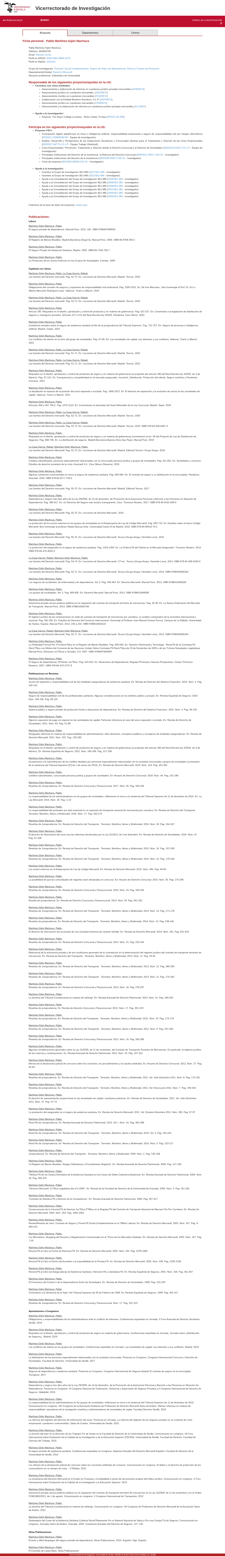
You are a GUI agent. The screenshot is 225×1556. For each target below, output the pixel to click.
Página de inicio (13, 20)
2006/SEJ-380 (115, 193)
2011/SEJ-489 (97, 175)
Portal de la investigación (207, 20)
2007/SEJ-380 (115, 189)
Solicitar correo (43, 54)
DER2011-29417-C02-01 (150, 154)
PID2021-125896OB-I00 (55, 137)
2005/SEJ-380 (115, 196)
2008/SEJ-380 (115, 182)
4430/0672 (138, 89)
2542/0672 (101, 92)
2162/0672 (101, 96)
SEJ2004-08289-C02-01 (75, 161)
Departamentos (90, 32)
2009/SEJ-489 (115, 179)
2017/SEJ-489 (97, 172)
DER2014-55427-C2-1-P (177, 147)
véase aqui (81, 205)
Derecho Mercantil (62, 72)
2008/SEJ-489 (115, 186)
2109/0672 (100, 103)
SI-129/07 (140, 106)
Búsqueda (45, 32)
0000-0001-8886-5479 (58, 58)
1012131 (51, 61)
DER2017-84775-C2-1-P (55, 144)
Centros (135, 32)
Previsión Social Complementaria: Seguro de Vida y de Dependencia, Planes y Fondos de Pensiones (106, 68)
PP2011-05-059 (115, 117)
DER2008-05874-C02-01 (112, 158)
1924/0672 (106, 99)
